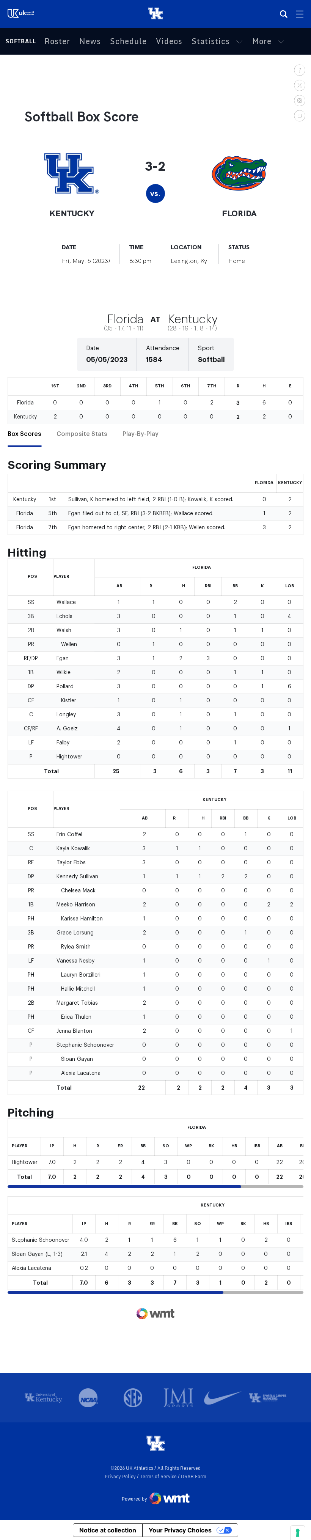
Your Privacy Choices (180, 1530)
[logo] (155, 1444)
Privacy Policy (121, 1476)
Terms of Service (159, 1476)
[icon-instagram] (299, 100)
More (262, 41)
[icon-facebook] (299, 70)
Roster (57, 41)
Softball (21, 41)
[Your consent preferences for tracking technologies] (298, 1533)
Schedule (128, 41)
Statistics (211, 41)
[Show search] (283, 14)
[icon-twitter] (299, 85)
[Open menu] (299, 14)
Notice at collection (107, 1530)
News (90, 41)
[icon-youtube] (299, 115)
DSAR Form (193, 1476)
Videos (169, 41)
